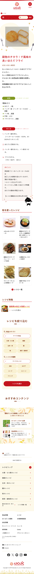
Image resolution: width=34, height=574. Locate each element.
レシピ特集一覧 (22, 504)
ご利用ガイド (6, 533)
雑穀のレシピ (6, 478)
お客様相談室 (21, 518)
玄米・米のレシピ (8, 483)
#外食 (4, 65)
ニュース (19, 526)
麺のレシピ (6, 488)
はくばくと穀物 (7, 518)
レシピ (4, 13)
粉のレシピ (6, 493)
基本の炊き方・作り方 (8, 504)
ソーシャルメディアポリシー (9, 537)
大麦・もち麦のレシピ (10, 472)
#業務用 (12, 65)
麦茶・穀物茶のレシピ (10, 499)
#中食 (8, 65)
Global (19, 529)
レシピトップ (7, 467)
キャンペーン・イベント (9, 526)
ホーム (3, 453)
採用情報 (4, 529)
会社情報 (5, 522)
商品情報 (5, 515)
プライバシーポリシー (23, 533)
